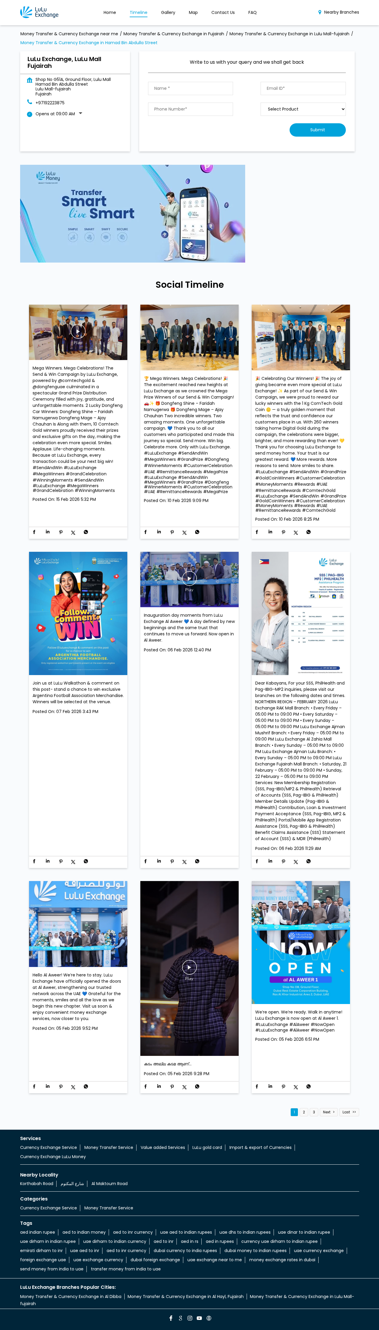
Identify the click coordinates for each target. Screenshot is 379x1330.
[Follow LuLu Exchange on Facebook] (170, 1319)
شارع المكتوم (72, 1184)
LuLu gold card (207, 1147)
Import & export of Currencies (260, 1147)
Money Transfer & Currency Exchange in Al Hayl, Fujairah (186, 1296)
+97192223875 (50, 103)
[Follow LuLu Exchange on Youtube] (199, 1319)
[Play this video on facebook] (78, 334)
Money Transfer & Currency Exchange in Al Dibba (70, 1296)
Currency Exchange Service (48, 1147)
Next (326, 1112)
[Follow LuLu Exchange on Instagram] (189, 1319)
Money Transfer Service (108, 1147)
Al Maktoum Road (109, 1184)
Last (346, 1112)
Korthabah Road (36, 1184)
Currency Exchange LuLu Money (53, 1157)
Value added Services (163, 1147)
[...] (189, 969)
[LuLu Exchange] (39, 12)
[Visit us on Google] (180, 1319)
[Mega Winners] (189, 338)
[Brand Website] (208, 1319)
